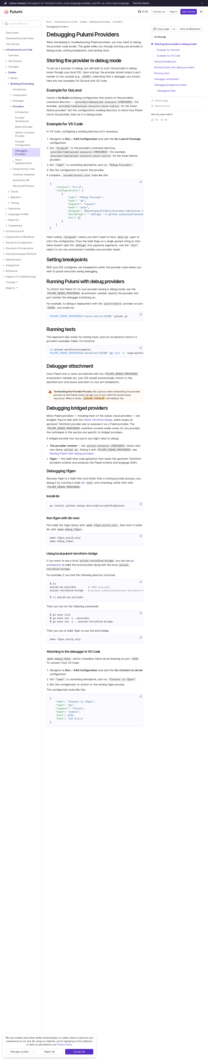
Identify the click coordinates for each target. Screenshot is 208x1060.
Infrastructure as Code (65, 22)
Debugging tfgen (166, 90)
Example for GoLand (168, 49)
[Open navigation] (201, 12)
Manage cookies (20, 1051)
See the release (141, 3)
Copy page (163, 29)
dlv (83, 482)
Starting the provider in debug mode (175, 44)
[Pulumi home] (13, 11)
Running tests (161, 73)
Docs (49, 22)
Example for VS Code (168, 55)
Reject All (49, 1051)
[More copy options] (174, 29)
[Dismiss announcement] (202, 3)
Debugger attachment (166, 79)
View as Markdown (190, 29)
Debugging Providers (57, 26)
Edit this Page (161, 101)
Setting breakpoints (165, 61)
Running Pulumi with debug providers (72, 453)
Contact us (159, 11)
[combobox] (21, 23)
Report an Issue (162, 106)
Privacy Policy (64, 1044)
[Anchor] (121, 34)
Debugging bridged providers (170, 84)
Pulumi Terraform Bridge (98, 419)
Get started (188, 11)
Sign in (173, 11)
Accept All (79, 1051)
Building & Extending (100, 22)
